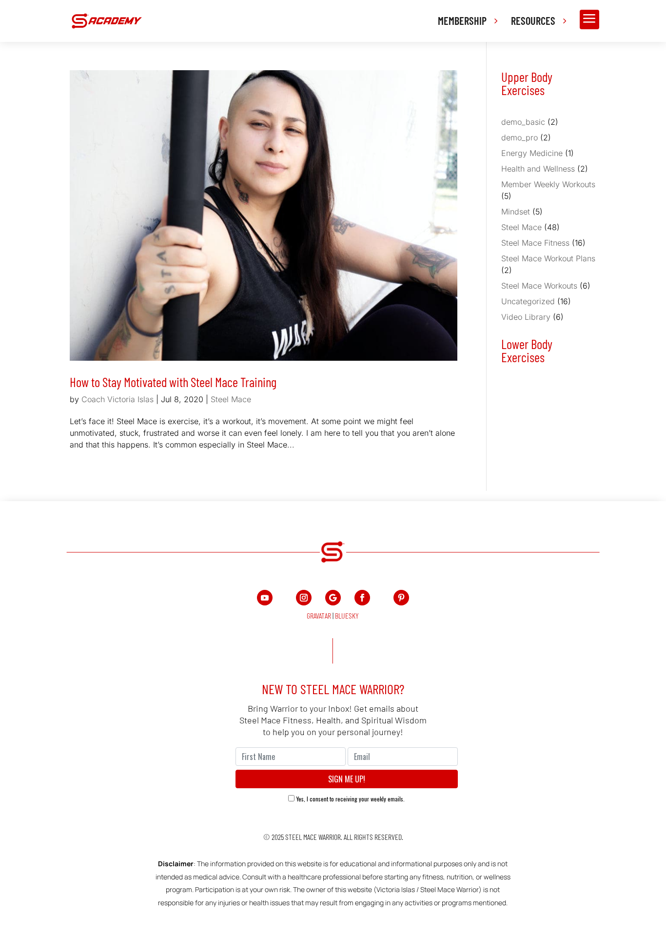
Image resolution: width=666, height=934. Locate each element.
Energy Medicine (532, 153)
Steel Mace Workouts (539, 286)
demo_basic (523, 122)
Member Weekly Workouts (548, 184)
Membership (462, 20)
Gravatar (319, 615)
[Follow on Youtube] (265, 597)
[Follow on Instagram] (304, 597)
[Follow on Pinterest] (401, 597)
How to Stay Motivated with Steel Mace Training (173, 381)
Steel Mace (231, 399)
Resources (533, 20)
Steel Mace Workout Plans (548, 258)
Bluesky (347, 615)
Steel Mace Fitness (535, 243)
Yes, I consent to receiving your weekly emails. (350, 799)
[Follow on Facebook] (362, 597)
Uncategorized (528, 301)
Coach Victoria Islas (117, 399)
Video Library (525, 317)
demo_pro (519, 137)
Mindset (515, 211)
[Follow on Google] (333, 597)
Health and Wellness (538, 169)
